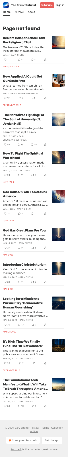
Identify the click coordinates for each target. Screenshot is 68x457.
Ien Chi (34, 93)
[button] (7, 12)
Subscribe (47, 5)
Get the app (52, 440)
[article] (34, 49)
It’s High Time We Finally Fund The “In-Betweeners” (23, 344)
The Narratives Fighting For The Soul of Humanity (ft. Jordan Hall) (23, 119)
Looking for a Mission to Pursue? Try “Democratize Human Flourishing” (23, 303)
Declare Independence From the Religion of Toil (24, 40)
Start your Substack (24, 440)
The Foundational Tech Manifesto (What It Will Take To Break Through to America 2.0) (25, 384)
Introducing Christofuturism (24, 264)
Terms (45, 427)
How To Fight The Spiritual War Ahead (23, 156)
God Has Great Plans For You (24, 230)
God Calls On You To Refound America (25, 194)
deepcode (21, 140)
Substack (16, 449)
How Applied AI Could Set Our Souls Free (22, 79)
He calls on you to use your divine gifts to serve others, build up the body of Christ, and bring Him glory (25, 237)
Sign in (60, 5)
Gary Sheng (17, 55)
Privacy (35, 427)
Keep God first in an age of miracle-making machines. (25, 271)
